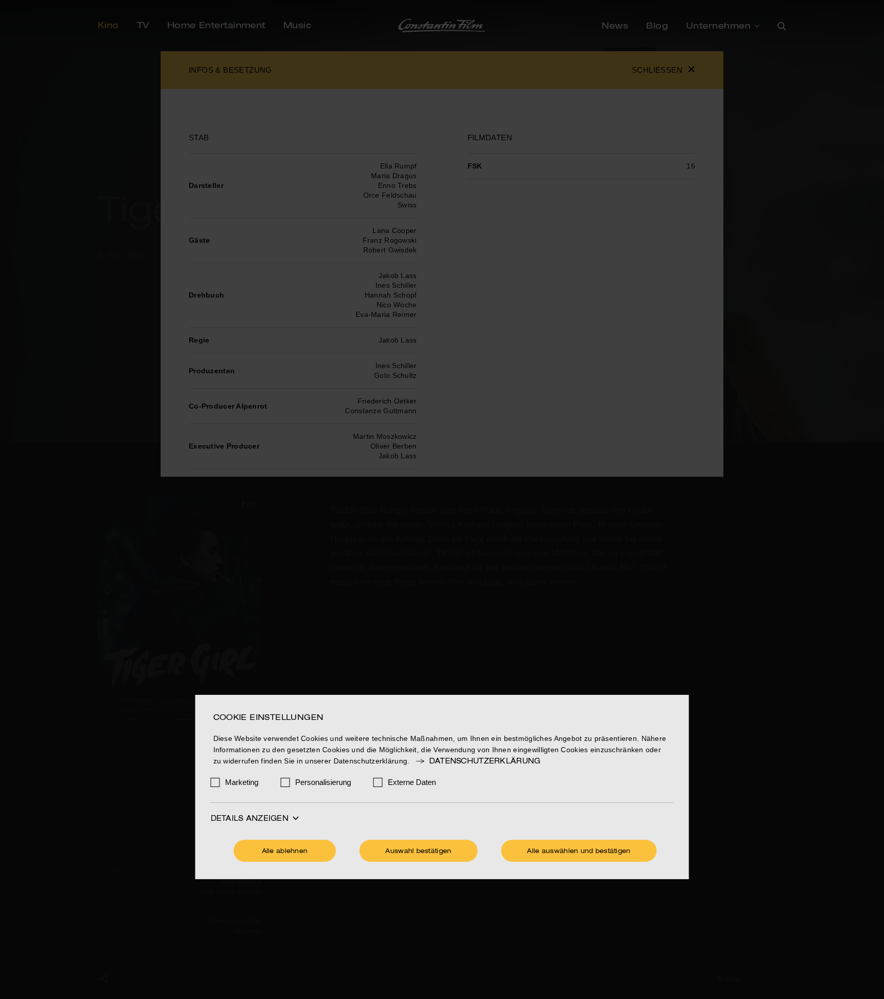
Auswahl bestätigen (418, 851)
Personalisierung (323, 782)
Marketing (241, 782)
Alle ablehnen (285, 851)
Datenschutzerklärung (484, 761)
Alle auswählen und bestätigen (578, 851)
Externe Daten (412, 782)
